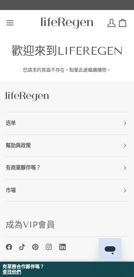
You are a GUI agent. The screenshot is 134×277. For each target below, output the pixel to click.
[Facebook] (9, 247)
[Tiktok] (22, 247)
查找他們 (12, 271)
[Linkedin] (62, 247)
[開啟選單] (16, 23)
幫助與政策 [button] (18, 145)
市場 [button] (11, 190)
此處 (83, 70)
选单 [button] (11, 123)
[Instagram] (49, 247)
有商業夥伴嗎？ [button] (23, 167)
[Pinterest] (35, 247)
